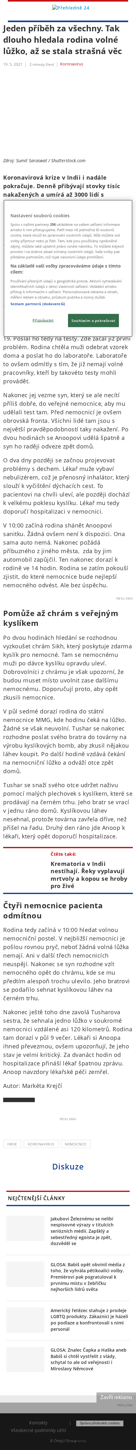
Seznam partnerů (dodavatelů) (37, 303)
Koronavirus (71, 64)
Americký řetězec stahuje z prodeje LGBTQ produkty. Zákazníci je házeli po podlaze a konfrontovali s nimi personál (89, 1319)
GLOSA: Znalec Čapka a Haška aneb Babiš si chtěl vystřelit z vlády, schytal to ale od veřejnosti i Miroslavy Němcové (89, 1359)
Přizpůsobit (43, 320)
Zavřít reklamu (116, 1397)
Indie (12, 1144)
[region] (68, 268)
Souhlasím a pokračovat (93, 320)
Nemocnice (76, 1144)
